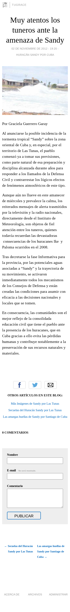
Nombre (12, 454)
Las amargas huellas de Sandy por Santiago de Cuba (35, 416)
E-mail (21, 470)
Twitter (35, 385)
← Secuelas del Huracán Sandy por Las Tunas (18, 549)
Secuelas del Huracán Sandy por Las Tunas (35, 410)
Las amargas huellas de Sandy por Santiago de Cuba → (50, 551)
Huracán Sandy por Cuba (35, 54)
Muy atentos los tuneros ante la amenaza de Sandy (35, 30)
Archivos (35, 594)
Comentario (15, 486)
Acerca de (11, 594)
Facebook (19, 385)
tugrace (19, 4)
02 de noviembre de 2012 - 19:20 (34, 48)
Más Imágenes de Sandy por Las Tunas (35, 403)
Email (50, 385)
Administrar (58, 594)
